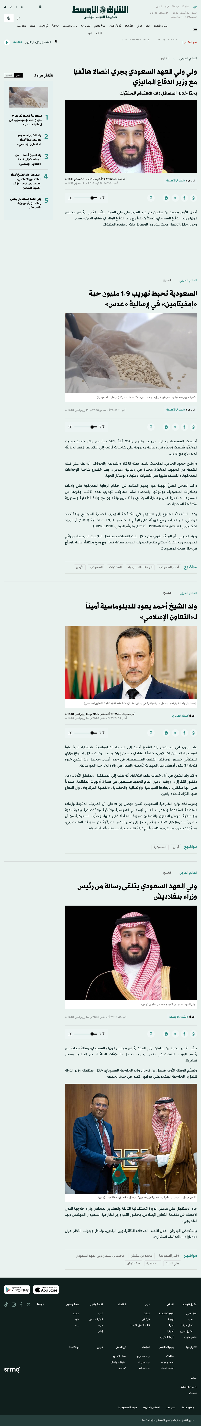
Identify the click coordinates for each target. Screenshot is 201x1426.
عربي (195, 7)
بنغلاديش (133, 1263)
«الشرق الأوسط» (175, 181)
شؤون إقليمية (190, 1337)
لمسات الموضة (167, 1368)
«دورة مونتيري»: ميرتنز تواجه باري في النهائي (152, 42)
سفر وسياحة (167, 1362)
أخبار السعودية (169, 567)
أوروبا (171, 1319)
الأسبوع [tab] (9, 75)
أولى (176, 847)
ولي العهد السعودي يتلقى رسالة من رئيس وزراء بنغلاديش (25, 203)
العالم (148, 26)
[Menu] (195, 29)
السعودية (96, 567)
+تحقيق (122, 1368)
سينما (100, 1325)
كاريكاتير (146, 1319)
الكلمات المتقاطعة (189, 1387)
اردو (167, 7)
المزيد (90, 33)
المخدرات (115, 567)
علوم (77, 1319)
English (186, 7)
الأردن (79, 567)
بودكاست (21, 26)
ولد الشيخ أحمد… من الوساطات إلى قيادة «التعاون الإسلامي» (28, 159)
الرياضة (55, 26)
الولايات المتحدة (166, 1314)
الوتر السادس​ (96, 1319)
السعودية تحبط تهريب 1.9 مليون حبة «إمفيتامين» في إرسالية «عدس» (25, 120)
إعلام (100, 1331)
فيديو (33, 26)
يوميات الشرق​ (70, 26)
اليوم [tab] (18, 75)
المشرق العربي (186, 1331)
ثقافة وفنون (115, 26)
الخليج (165, 58)
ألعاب (99, 33)
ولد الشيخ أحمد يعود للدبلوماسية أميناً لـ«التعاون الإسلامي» (28, 139)
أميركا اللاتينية (167, 1337)
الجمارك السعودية (140, 567)
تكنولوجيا (85, 26)
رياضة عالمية (144, 1368)
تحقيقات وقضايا (118, 1362)
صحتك (76, 1314)
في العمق (43, 26)
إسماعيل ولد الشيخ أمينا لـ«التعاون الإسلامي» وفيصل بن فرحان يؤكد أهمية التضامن (25, 181)
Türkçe (175, 7)
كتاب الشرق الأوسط (140, 1325)
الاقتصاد (129, 26)
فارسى (159, 7)
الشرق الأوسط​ (161, 26)
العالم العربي (188, 58)
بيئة (77, 1325)
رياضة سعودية (143, 1356)
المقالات (146, 1314)
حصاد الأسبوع (119, 1356)
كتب (100, 1314)
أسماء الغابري (180, 716)
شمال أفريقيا (187, 1325)
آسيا (171, 1325)
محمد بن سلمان (142, 1256)
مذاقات (170, 1356)
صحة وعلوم (100, 26)
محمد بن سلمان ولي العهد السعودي (100, 1256)
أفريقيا (170, 1331)
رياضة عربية (144, 1362)
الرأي (139, 26)
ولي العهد (172, 1263)
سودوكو (193, 1393)
